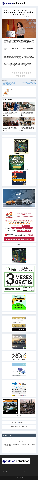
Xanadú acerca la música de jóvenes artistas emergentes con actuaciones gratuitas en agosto (18, 448)
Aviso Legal (12, 471)
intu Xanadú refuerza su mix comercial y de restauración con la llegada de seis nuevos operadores (27, 128)
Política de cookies (18, 471)
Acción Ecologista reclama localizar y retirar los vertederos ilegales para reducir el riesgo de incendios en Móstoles (19, 445)
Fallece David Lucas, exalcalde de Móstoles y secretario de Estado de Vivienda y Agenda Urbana (18, 451)
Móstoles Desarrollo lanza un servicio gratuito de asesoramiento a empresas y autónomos (10, 128)
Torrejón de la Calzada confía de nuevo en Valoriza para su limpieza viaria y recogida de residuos (26, 113)
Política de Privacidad (5, 471)
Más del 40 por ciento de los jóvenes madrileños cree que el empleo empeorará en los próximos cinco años (10, 113)
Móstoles (13, 89)
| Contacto (23, 471)
